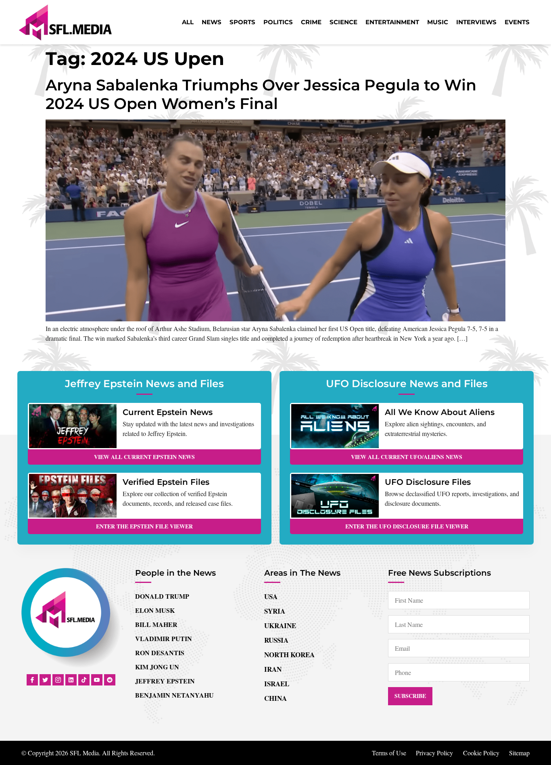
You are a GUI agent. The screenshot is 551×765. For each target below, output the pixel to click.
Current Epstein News (168, 412)
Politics (278, 22)
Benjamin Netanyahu (174, 695)
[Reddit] (109, 679)
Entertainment (392, 22)
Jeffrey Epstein (165, 680)
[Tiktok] (84, 679)
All (188, 22)
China (275, 698)
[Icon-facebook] (32, 679)
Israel (276, 684)
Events (517, 22)
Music (437, 22)
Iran (273, 669)
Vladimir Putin (163, 638)
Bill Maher (156, 624)
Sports (242, 22)
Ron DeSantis (159, 652)
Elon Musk (155, 610)
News (211, 22)
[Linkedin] (71, 679)
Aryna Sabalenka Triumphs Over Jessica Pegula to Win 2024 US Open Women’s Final (261, 94)
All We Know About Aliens (440, 412)
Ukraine (280, 625)
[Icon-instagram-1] (58, 679)
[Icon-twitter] (45, 679)
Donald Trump (162, 596)
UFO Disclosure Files (428, 482)
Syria (274, 611)
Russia (276, 640)
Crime (311, 22)
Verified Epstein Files (166, 482)
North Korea (289, 655)
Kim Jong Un (157, 666)
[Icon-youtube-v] (96, 679)
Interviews (476, 22)
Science (343, 22)
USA (271, 596)
